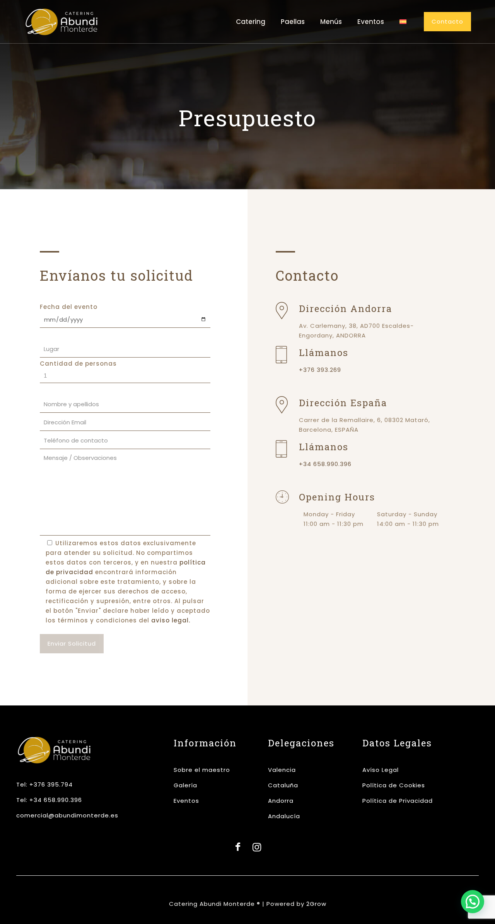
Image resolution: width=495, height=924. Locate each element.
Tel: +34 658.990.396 (49, 800)
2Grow (316, 904)
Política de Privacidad (397, 801)
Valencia (282, 770)
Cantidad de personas (78, 363)
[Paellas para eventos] (61, 21)
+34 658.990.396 (325, 464)
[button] (472, 901)
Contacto (447, 21)
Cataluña (283, 785)
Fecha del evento (68, 307)
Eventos (186, 801)
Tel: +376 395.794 (44, 784)
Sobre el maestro (202, 770)
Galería (185, 785)
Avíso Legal (380, 770)
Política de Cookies (393, 785)
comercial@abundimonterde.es (67, 815)
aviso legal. (170, 620)
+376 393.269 (320, 370)
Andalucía (284, 816)
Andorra (281, 801)
